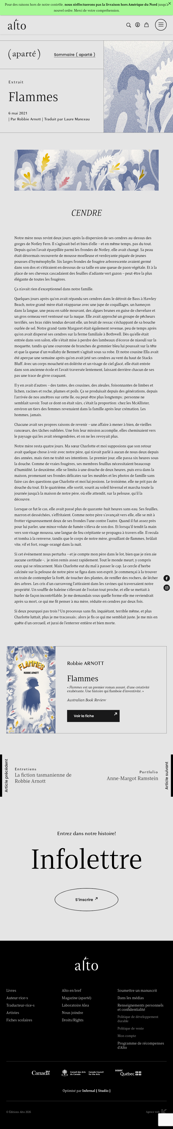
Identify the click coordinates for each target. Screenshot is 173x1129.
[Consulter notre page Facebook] (167, 578)
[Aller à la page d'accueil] (16, 24)
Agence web (152, 1111)
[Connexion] (137, 24)
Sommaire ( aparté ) (74, 54)
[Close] (169, 3)
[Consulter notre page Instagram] (167, 588)
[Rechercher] (128, 24)
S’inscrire (84, 899)
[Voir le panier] (146, 24)
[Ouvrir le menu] (161, 25)
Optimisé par (87, 1091)
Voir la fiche (84, 716)
